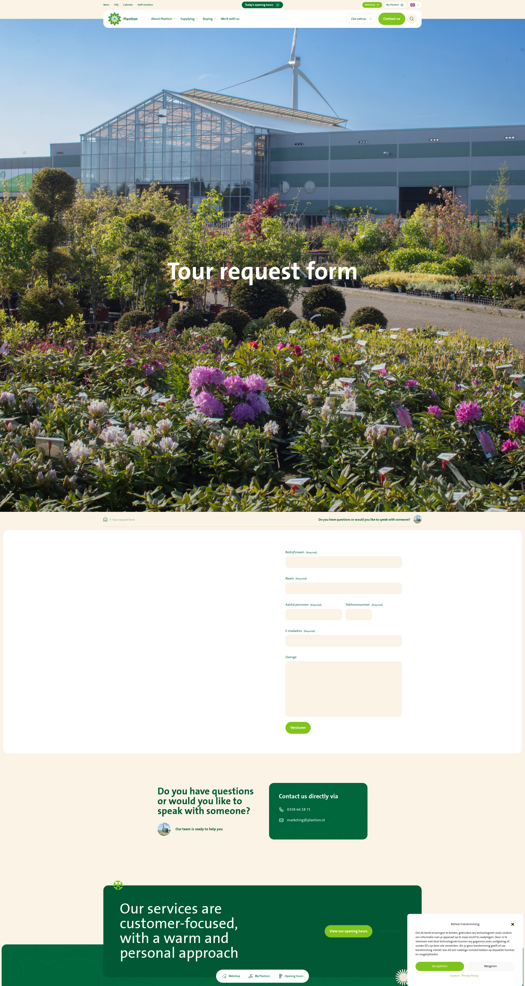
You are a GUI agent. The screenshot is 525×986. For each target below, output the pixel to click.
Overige (291, 657)
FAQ (116, 4)
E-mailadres (300, 631)
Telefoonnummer (364, 605)
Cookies (455, 975)
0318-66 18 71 (298, 810)
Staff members (145, 4)
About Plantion (161, 19)
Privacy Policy (470, 975)
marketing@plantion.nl (306, 820)
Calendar (128, 4)
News (106, 4)
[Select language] (415, 5)
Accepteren (439, 966)
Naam (296, 578)
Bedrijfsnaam (301, 552)
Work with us (230, 19)
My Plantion (392, 4)
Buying (208, 19)
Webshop (370, 4)
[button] (513, 924)
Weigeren (490, 966)
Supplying (187, 19)
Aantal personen (303, 605)
